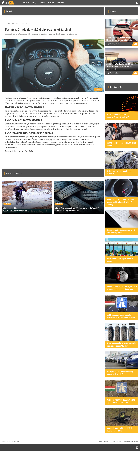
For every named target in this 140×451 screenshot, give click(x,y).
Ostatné (51, 2)
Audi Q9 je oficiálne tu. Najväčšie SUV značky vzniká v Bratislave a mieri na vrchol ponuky (121, 66)
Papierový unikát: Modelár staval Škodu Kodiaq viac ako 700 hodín (119, 38)
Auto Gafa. (29, 151)
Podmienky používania (115, 441)
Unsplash (98, 89)
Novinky (26, 2)
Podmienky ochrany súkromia (130, 441)
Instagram (137, 448)
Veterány (60, 2)
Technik (42, 2)
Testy (34, 2)
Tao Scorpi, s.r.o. (15, 441)
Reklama (99, 441)
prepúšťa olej (57, 113)
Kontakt (106, 441)
